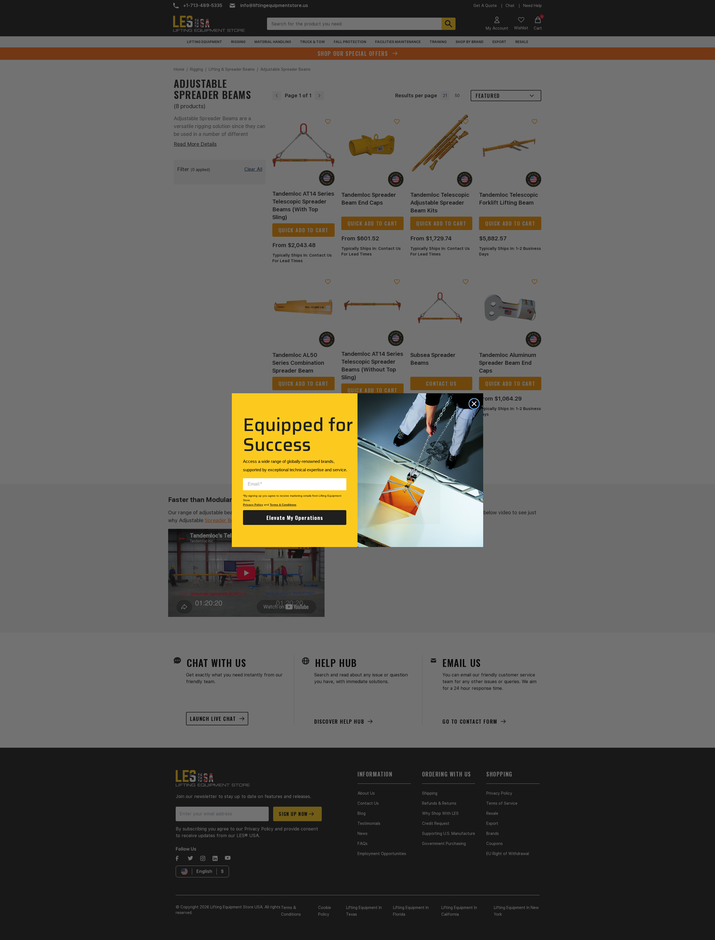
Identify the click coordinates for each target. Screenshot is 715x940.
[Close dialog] (474, 404)
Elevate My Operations (294, 517)
